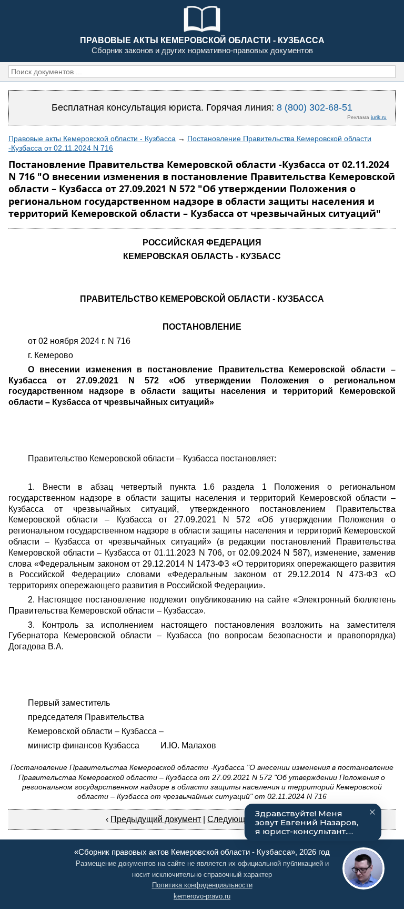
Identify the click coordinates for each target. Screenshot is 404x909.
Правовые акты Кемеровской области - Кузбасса (92, 138)
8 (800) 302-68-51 (314, 107)
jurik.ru (379, 117)
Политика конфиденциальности (202, 885)
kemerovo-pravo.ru (202, 896)
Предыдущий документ (155, 819)
